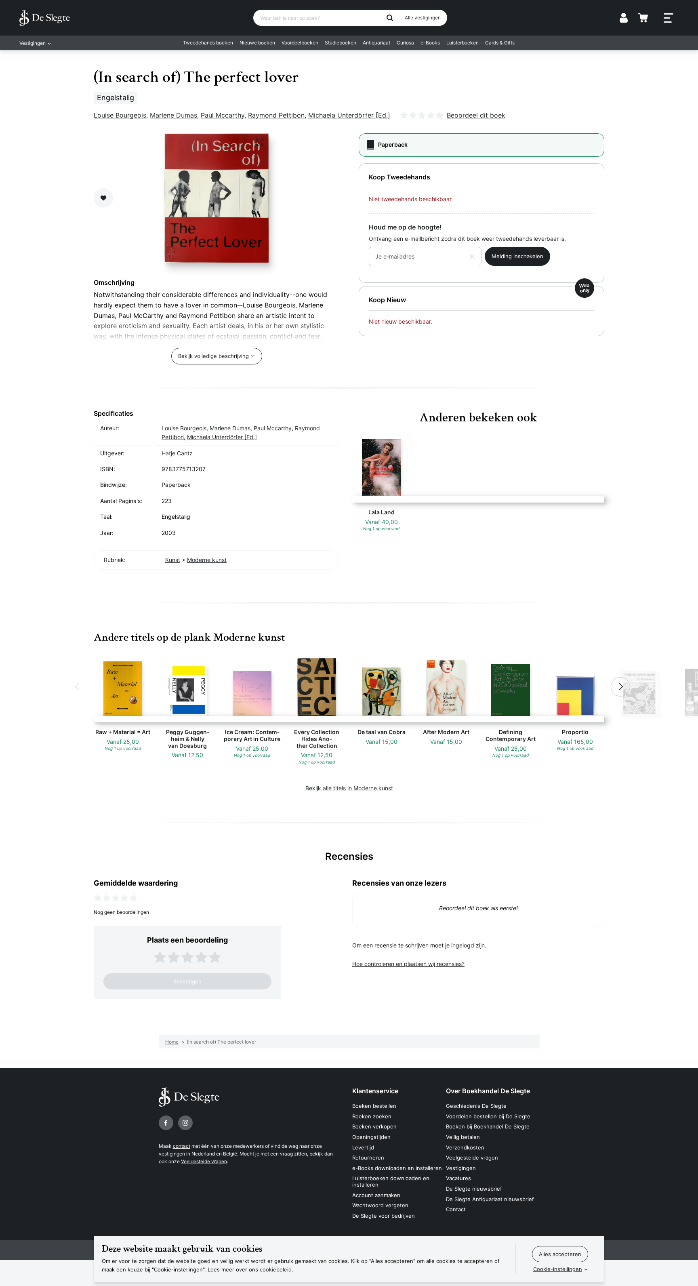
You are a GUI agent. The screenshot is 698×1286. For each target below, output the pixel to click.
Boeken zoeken (371, 1116)
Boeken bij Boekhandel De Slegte (488, 1126)
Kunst (172, 559)
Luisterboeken (462, 43)
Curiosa (405, 43)
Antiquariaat (376, 43)
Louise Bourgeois (120, 115)
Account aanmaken (376, 1195)
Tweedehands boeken (208, 43)
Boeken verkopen (374, 1126)
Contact (456, 1209)
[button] (77, 687)
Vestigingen (461, 1168)
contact (181, 1146)
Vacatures (458, 1178)
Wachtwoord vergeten (380, 1205)
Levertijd (363, 1147)
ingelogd (462, 945)
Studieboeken (340, 43)
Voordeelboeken (300, 43)
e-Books (430, 43)
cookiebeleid (276, 1269)
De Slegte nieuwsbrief (474, 1188)
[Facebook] (166, 1122)
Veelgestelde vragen (204, 1161)
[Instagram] (185, 1122)
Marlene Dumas (173, 115)
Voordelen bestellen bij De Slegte (488, 1116)
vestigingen (172, 1154)
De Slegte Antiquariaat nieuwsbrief (490, 1199)
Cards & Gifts (500, 43)
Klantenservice (375, 1091)
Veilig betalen (463, 1137)
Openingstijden (371, 1137)
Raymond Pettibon (276, 115)
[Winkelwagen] (643, 17)
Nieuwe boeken (257, 43)
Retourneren (368, 1157)
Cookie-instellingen (557, 1269)
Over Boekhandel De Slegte (488, 1091)
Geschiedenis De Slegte (476, 1106)
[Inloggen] (623, 17)
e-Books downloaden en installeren (397, 1168)
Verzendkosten (465, 1147)
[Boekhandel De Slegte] (44, 18)
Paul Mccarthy (222, 115)
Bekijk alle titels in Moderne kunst (349, 788)
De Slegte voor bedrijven (383, 1215)
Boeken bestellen (374, 1106)
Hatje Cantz (177, 453)
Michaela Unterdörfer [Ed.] (349, 115)
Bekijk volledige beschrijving (213, 356)
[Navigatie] (668, 18)
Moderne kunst (207, 559)
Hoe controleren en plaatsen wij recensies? (408, 963)
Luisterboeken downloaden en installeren (390, 1181)
